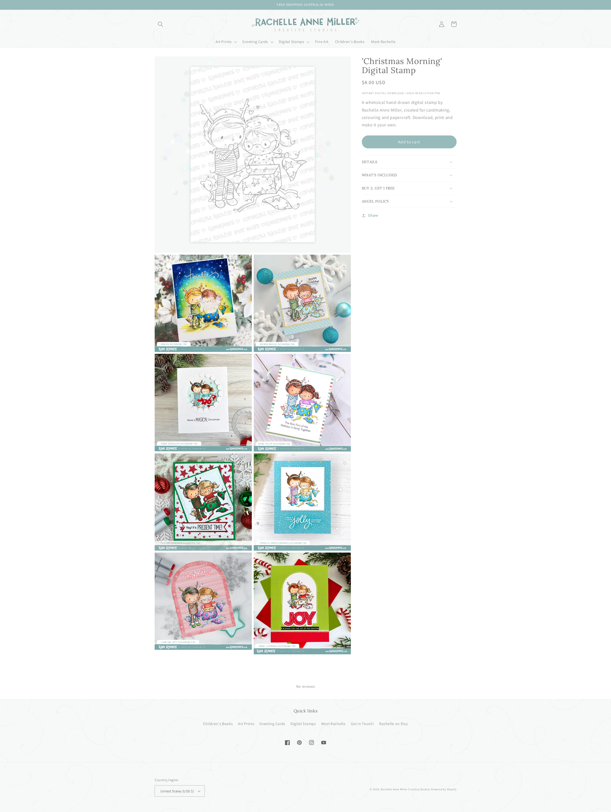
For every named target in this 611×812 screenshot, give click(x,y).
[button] (161, 24)
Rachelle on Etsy (393, 723)
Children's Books (218, 723)
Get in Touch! (362, 723)
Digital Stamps (303, 723)
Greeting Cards (272, 723)
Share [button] (373, 215)
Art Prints (246, 723)
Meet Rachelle (333, 723)
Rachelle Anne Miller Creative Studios (405, 789)
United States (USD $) (177, 791)
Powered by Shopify (444, 789)
